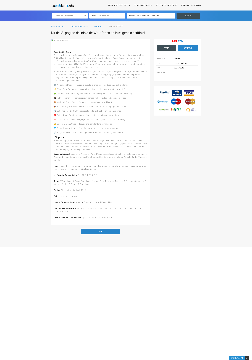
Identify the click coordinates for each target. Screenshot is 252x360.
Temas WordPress (79, 26)
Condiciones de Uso (143, 5)
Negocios (98, 26)
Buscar (188, 16)
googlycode (179, 68)
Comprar (188, 48)
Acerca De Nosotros (191, 5)
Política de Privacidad (166, 5)
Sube (249, 318)
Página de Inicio (58, 26)
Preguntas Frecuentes (119, 5)
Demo (100, 231)
